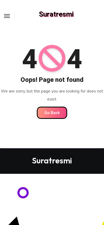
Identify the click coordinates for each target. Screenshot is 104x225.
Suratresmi (56, 14)
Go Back (52, 112)
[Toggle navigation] (7, 16)
